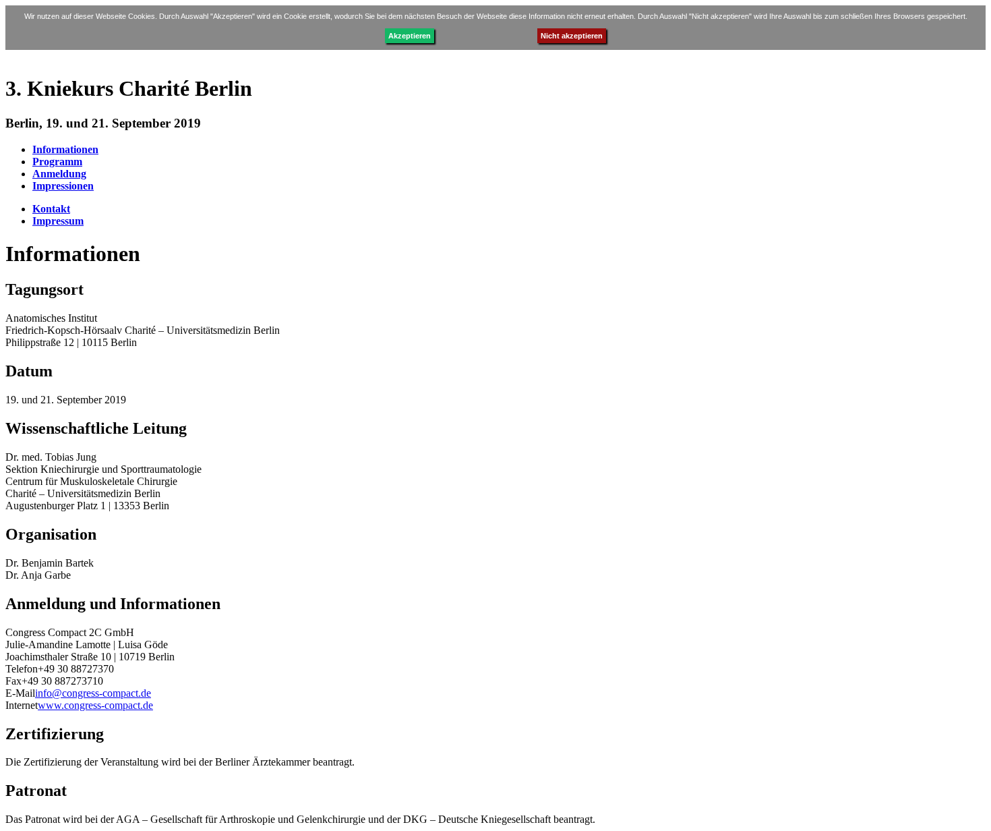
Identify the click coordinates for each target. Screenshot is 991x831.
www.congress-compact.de (95, 705)
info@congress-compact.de (93, 693)
